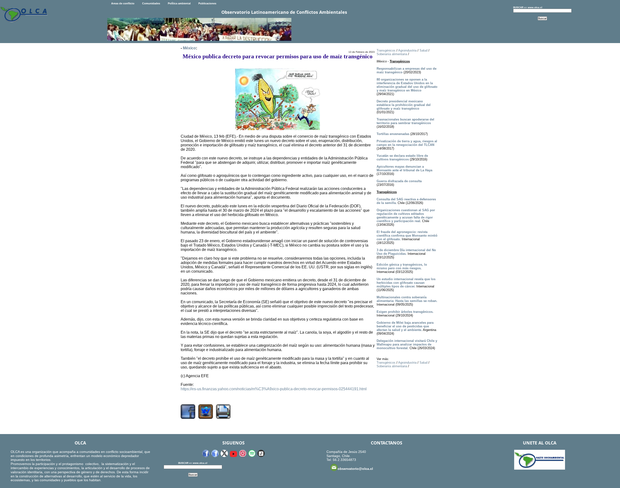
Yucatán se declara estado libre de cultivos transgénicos (402, 157)
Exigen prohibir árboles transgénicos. (405, 312)
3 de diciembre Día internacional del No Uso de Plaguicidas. (406, 251)
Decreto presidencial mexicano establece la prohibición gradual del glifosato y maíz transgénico (404, 104)
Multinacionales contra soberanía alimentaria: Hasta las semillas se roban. (407, 299)
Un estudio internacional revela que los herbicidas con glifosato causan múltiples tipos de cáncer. (406, 282)
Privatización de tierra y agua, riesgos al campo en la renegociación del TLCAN (407, 143)
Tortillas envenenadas (393, 134)
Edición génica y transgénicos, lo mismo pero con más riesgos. (402, 266)
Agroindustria (407, 50)
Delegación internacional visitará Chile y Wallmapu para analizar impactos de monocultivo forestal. (407, 344)
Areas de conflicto (122, 3)
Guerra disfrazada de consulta (399, 181)
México (189, 48)
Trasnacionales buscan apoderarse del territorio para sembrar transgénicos (405, 121)
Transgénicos (386, 50)
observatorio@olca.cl (355, 469)
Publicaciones (207, 3)
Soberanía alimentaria (392, 54)
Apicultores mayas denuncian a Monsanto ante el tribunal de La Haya (404, 168)
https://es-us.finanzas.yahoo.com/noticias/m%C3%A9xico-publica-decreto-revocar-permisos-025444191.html (274, 389)
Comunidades (151, 3)
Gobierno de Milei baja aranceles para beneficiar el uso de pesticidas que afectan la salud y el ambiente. (405, 326)
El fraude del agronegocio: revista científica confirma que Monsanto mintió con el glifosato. (407, 235)
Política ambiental (179, 3)
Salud (423, 50)
